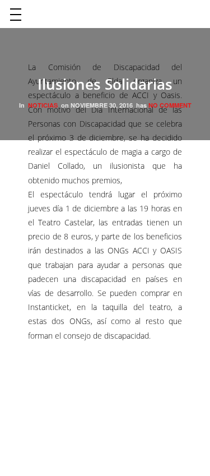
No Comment (170, 105)
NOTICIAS (43, 105)
